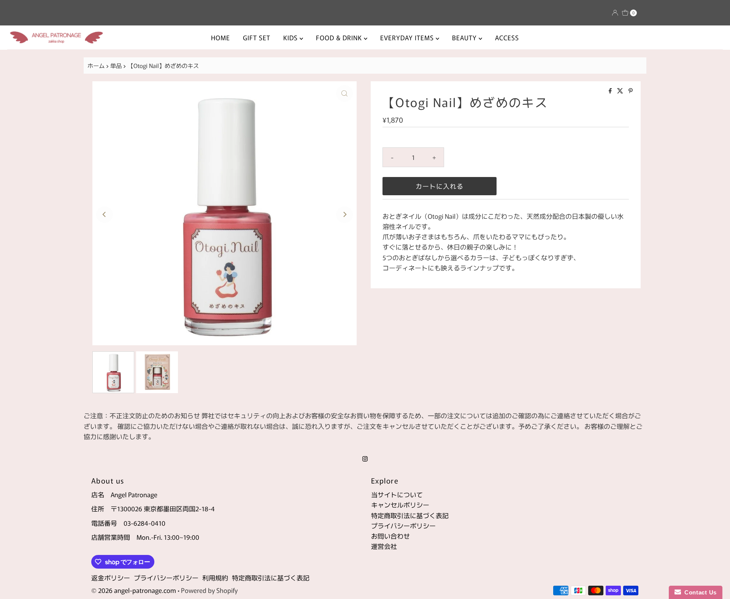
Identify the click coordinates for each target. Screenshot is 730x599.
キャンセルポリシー (400, 504)
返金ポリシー (110, 577)
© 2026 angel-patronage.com (133, 590)
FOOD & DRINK (340, 37)
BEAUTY (465, 37)
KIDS (291, 37)
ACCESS (507, 37)
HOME (220, 37)
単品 (116, 65)
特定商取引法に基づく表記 (410, 515)
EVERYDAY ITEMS (408, 37)
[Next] (344, 214)
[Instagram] (365, 458)
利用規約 (215, 577)
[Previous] (104, 214)
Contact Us (699, 592)
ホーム (96, 65)
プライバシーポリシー (403, 525)
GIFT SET (256, 37)
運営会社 (384, 546)
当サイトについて (397, 494)
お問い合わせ (390, 536)
